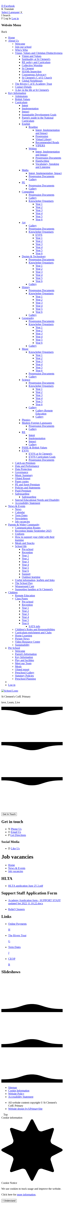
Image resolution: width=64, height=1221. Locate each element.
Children (13, 592)
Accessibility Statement (27, 503)
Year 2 (38, 207)
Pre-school (27, 549)
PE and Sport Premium (27, 484)
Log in (15, 18)
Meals (18, 666)
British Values (22, 99)
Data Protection (23, 469)
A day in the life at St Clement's (32, 90)
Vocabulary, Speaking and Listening (47, 166)
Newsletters (21, 518)
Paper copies (22, 481)
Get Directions (18, 835)
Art (23, 222)
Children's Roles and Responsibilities (35, 629)
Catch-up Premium (25, 463)
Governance (21, 472)
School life (21, 546)
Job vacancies (22, 521)
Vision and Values (31, 56)
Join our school (23, 46)
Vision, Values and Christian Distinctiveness (38, 53)
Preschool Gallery (24, 672)
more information (26, 1194)
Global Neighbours (32, 80)
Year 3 (38, 210)
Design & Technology (34, 256)
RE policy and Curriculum (36, 62)
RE (23, 432)
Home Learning (23, 635)
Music (25, 348)
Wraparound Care (24, 586)
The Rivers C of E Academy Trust (33, 83)
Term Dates (21, 515)
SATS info (34, 626)
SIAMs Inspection (31, 71)
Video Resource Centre (27, 641)
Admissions (21, 96)
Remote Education (25, 595)
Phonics (26, 419)
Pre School (14, 647)
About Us (13, 40)
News (18, 509)
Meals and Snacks (24, 543)
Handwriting (42, 160)
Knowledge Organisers (41, 201)
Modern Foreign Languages (37, 422)
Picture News (22, 638)
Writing (33, 148)
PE (23, 182)
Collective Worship (32, 65)
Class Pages (21, 598)
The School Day (24, 583)
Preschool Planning (25, 678)
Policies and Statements (27, 487)
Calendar (20, 512)
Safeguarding (22, 493)
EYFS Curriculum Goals (42, 456)
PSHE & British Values (34, 447)
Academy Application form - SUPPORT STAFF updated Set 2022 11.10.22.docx (34, 902)
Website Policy (16, 1093)
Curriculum (21, 102)
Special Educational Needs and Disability (37, 500)
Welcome (20, 43)
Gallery (33, 179)
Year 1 (38, 204)
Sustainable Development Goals (39, 114)
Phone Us (16, 828)
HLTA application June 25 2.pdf (25, 885)
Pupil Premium (23, 490)
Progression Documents (48, 157)
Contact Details (23, 86)
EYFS (38, 234)
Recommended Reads (47, 142)
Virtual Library (43, 139)
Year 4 (38, 213)
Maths (25, 170)
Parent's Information (26, 654)
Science (26, 379)
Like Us (15, 848)
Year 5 (38, 216)
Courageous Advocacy (34, 74)
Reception (27, 552)
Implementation (30, 108)
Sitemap (12, 1087)
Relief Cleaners (16, 909)
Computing (28, 191)
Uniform (19, 533)
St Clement (28, 68)
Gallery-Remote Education (44, 412)
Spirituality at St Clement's (36, 59)
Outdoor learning (31, 577)
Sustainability (22, 644)
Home (11, 37)
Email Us (16, 832)
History (26, 287)
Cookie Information (18, 1090)
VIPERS (40, 145)
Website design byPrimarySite (25, 1108)
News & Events (16, 506)
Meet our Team (23, 663)
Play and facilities (24, 660)
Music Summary (24, 475)
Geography (28, 318)
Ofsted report (22, 669)
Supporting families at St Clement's (34, 589)
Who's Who (21, 49)
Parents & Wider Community (23, 524)
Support (26, 573)
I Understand (9, 1200)
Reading (33, 127)
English (26, 123)
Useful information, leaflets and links (35, 580)
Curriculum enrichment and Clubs (33, 632)
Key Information (17, 93)
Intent (25, 105)
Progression (41, 136)
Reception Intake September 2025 (33, 530)
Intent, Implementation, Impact (45, 173)
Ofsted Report (22, 478)
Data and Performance (27, 466)
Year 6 (38, 219)
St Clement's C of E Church (37, 77)
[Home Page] (9, 690)
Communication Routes (27, 527)
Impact (25, 111)
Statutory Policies (24, 675)
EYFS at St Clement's (40, 453)
